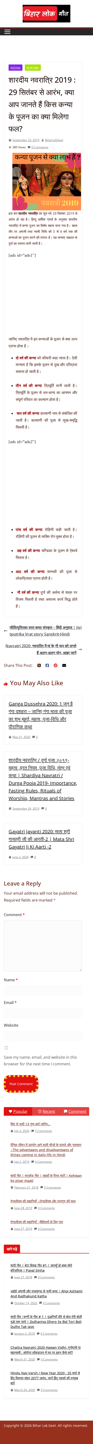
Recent (49, 1111)
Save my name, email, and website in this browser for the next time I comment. (40, 1061)
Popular (20, 1111)
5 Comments (52, 1187)
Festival (15, 67)
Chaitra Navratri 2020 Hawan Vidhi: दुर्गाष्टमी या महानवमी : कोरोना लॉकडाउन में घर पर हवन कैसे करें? (45, 1350)
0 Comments (39, 147)
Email (10, 1002)
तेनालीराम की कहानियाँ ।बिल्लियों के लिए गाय (36, 1222)
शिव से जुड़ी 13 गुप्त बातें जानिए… (30, 1124)
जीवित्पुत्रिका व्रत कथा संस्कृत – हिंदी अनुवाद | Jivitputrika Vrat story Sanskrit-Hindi (46, 631)
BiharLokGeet (54, 140)
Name (11, 979)
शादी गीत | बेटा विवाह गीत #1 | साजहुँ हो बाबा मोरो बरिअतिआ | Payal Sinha (41, 1268)
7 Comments (43, 1131)
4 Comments (46, 1208)
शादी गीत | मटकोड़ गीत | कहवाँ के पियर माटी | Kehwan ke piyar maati (46, 1178)
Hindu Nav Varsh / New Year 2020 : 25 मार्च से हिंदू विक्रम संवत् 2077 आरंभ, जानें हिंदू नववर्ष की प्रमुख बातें (45, 1378)
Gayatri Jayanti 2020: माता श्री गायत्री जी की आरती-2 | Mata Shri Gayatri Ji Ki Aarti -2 (41, 839)
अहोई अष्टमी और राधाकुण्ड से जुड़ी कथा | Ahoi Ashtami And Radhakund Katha (46, 1293)
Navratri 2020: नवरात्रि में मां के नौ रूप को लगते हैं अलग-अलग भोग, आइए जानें (40, 649)
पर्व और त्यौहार (33, 67)
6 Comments (43, 1162)
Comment (14, 914)
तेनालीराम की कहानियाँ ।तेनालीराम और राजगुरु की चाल (43, 1201)
